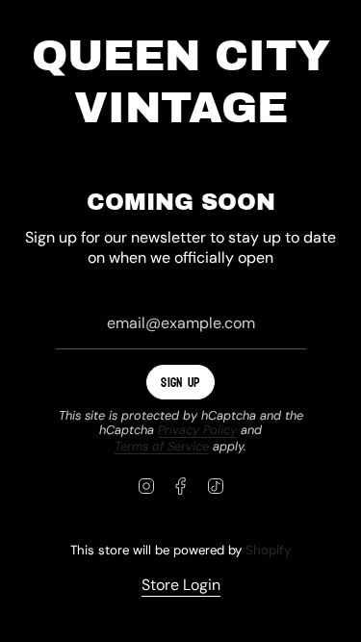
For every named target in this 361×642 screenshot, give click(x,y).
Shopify (268, 550)
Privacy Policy (197, 430)
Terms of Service (162, 446)
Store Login (181, 585)
